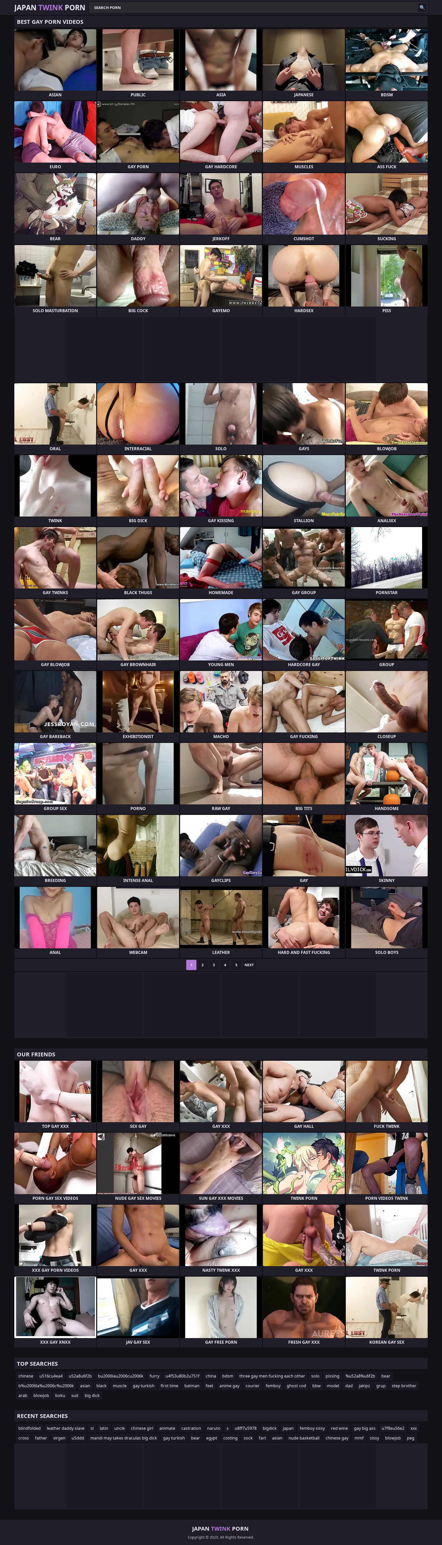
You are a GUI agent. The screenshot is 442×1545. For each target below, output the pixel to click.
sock (248, 1438)
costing (230, 1438)
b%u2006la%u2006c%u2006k (46, 1386)
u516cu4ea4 (51, 1376)
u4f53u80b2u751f (182, 1376)
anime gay (229, 1386)
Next (249, 964)
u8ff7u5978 (246, 1428)
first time (169, 1386)
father (41, 1438)
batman (192, 1386)
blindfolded (29, 1428)
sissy (374, 1438)
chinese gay (337, 1438)
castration (191, 1428)
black (101, 1386)
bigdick (270, 1428)
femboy (273, 1386)
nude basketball (304, 1438)
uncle (119, 1428)
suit (75, 1395)
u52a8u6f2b (80, 1376)
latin (104, 1428)
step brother (404, 1386)
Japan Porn (49, 7)
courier (253, 1386)
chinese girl (142, 1428)
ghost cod (296, 1386)
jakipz (364, 1386)
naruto (213, 1428)
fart (262, 1438)
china (211, 1376)
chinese (25, 1376)
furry (154, 1376)
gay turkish (143, 1386)
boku (60, 1395)
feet (209, 1386)
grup (381, 1386)
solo (315, 1376)
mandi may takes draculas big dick (123, 1438)
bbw (316, 1386)
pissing (332, 1376)
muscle (120, 1386)
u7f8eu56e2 (393, 1428)
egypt (211, 1438)
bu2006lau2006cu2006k (120, 1376)
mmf (359, 1438)
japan (288, 1428)
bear (385, 1376)
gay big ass (364, 1428)
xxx (414, 1428)
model (333, 1386)
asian (85, 1386)
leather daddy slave (65, 1428)
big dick (92, 1395)
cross (23, 1438)
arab (22, 1395)
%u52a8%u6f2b (360, 1376)
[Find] (422, 7)
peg (410, 1438)
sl (92, 1428)
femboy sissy (312, 1428)
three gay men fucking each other (272, 1376)
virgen (59, 1438)
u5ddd (78, 1438)
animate (167, 1428)
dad (349, 1386)
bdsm (227, 1376)
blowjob (41, 1395)
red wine (339, 1428)
